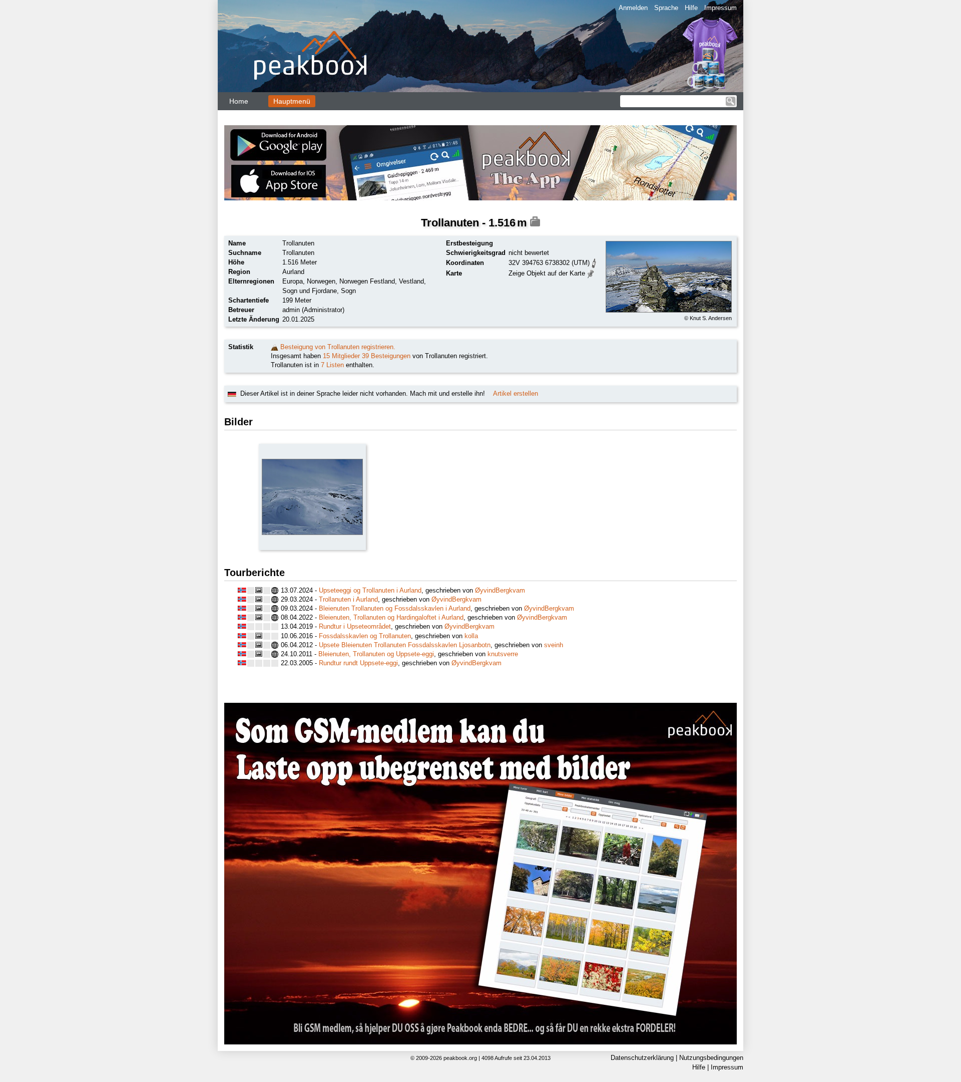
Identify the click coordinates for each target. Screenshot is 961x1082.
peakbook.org (460, 1058)
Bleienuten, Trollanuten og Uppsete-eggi (376, 654)
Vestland (411, 281)
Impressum (720, 8)
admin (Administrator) (313, 310)
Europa (292, 281)
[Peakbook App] (480, 162)
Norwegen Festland (367, 281)
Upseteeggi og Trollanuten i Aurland (370, 590)
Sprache (666, 8)
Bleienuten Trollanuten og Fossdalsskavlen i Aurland (394, 608)
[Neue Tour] (274, 347)
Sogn (348, 291)
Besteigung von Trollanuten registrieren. (337, 347)
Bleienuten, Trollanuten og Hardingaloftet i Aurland (391, 617)
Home (238, 101)
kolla (471, 636)
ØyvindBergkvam (500, 590)
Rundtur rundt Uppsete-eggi (358, 663)
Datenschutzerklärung (642, 1057)
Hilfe (691, 8)
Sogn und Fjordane (309, 291)
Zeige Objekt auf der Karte (547, 273)
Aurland (293, 272)
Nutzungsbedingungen (711, 1057)
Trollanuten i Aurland (348, 599)
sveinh (553, 645)
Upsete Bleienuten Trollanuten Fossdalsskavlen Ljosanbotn (405, 645)
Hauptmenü (291, 101)
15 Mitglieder (341, 356)
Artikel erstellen (515, 393)
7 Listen (332, 365)
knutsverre (503, 654)
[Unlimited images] (480, 873)
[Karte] (591, 273)
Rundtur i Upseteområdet (355, 626)
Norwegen (321, 281)
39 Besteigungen (386, 356)
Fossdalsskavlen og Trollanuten (365, 636)
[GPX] (594, 262)
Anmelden (633, 8)
